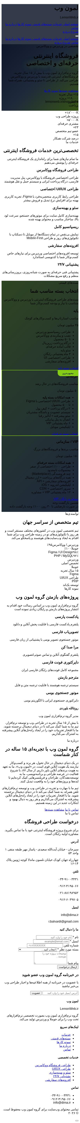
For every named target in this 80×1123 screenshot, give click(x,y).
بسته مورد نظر (67, 949)
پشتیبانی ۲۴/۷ (62, 1076)
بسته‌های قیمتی (42, 24)
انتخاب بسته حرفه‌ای (65, 433)
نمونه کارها (24, 24)
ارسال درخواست (68, 967)
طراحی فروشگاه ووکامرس (53, 1065)
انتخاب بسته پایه (68, 368)
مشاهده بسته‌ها (68, 90)
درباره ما (11, 24)
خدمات (57, 24)
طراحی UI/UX (61, 1068)
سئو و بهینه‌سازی (60, 1072)
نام (75, 937)
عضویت (36, 993)
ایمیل (74, 941)
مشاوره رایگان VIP (66, 499)
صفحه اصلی (70, 24)
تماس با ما (71, 809)
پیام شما (73, 963)
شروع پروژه (70, 31)
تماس (74, 27)
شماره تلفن (71, 945)
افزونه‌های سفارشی (58, 1080)
